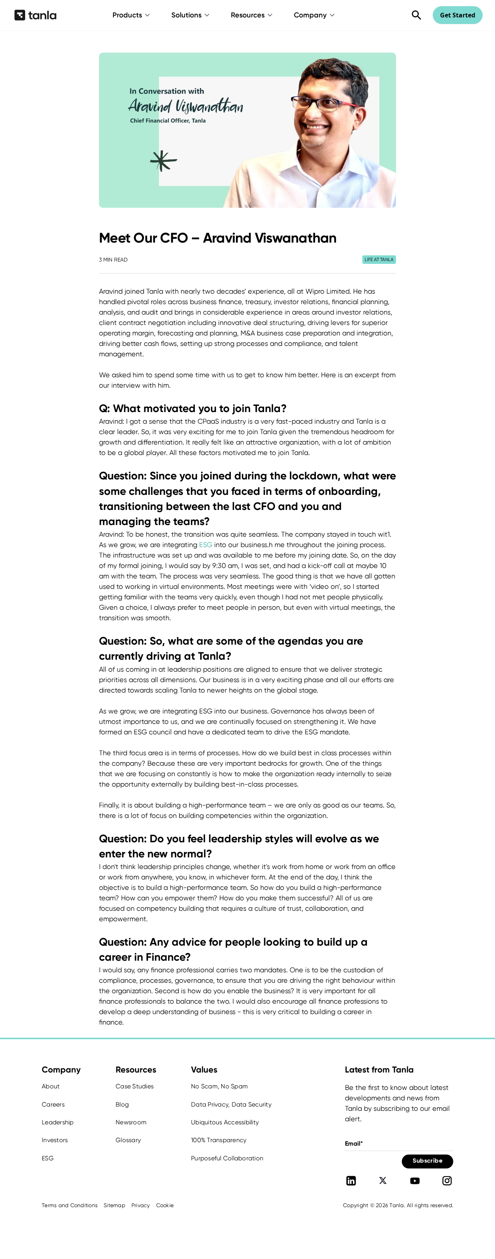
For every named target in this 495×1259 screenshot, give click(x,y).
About (51, 1086)
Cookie (165, 1205)
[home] (35, 15)
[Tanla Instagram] (447, 1181)
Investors (55, 1140)
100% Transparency (218, 1140)
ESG (205, 545)
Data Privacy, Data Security (231, 1104)
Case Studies (135, 1086)
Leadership (58, 1122)
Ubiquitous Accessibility (225, 1122)
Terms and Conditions (69, 1205)
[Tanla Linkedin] (351, 1181)
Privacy (140, 1205)
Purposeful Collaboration (227, 1158)
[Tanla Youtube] (415, 1181)
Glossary (128, 1140)
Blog (122, 1104)
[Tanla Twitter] (383, 1181)
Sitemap (114, 1205)
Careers (53, 1104)
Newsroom (131, 1122)
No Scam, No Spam (219, 1086)
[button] (131, 15)
